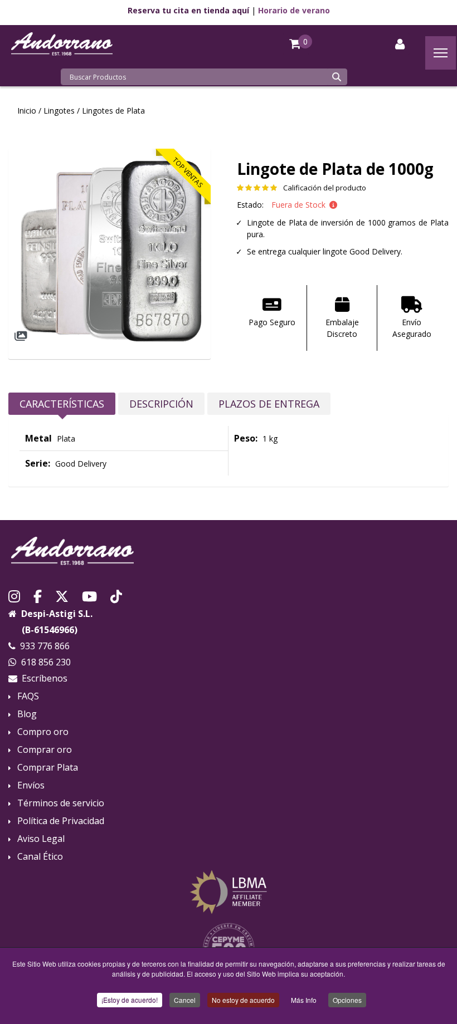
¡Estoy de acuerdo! (129, 1000)
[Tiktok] (116, 596)
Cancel (185, 1000)
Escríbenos (44, 678)
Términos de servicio (60, 803)
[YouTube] (89, 596)
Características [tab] (62, 403)
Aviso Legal (41, 839)
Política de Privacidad (60, 821)
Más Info (304, 1000)
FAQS (28, 696)
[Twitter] (62, 596)
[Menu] (440, 53)
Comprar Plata (47, 767)
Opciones (347, 1000)
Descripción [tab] (161, 403)
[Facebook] (37, 596)
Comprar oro (44, 750)
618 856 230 (46, 662)
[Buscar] (336, 76)
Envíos (31, 785)
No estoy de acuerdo (243, 1000)
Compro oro (43, 732)
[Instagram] (14, 596)
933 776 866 (45, 646)
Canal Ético (40, 857)
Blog (27, 714)
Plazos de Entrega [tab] (268, 403)
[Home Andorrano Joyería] (228, 551)
